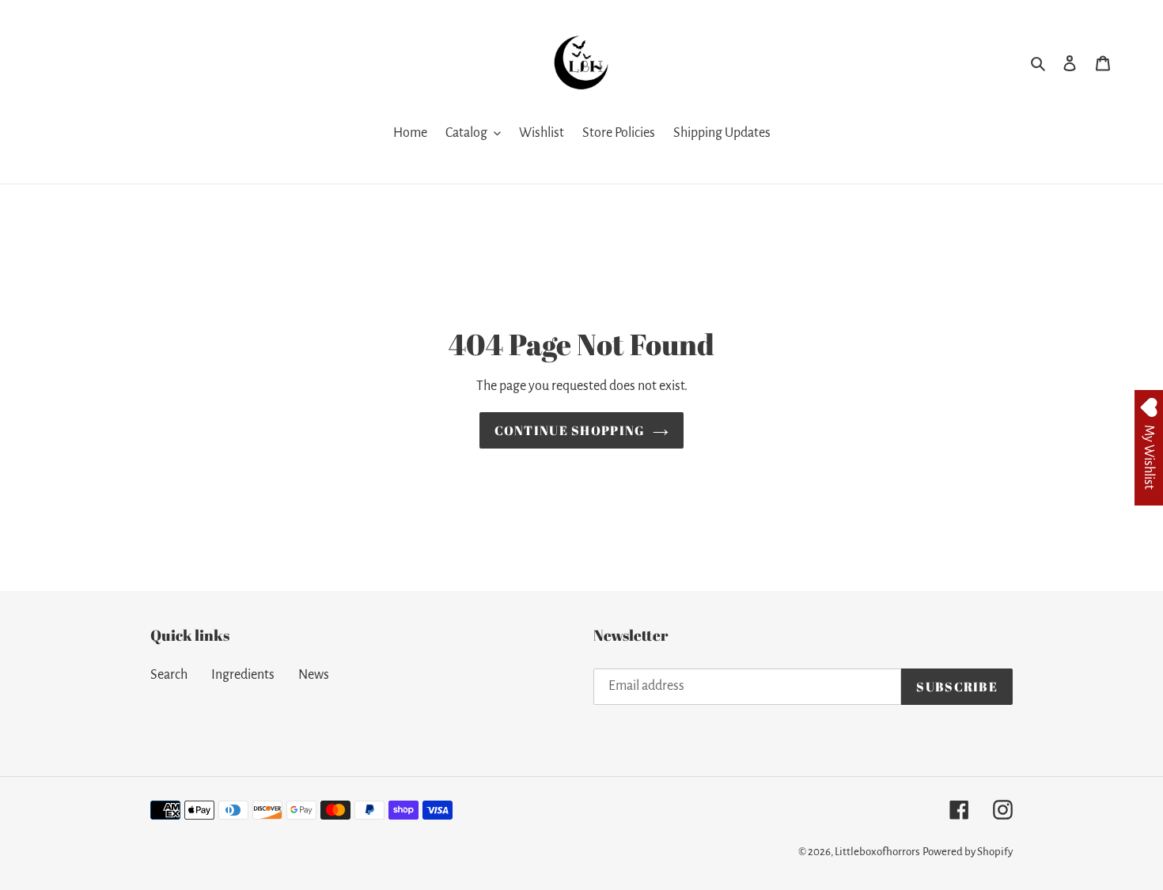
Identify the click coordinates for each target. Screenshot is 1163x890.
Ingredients (243, 675)
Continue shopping (570, 430)
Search (169, 675)
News (313, 675)
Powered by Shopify (967, 852)
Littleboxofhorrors (877, 852)
